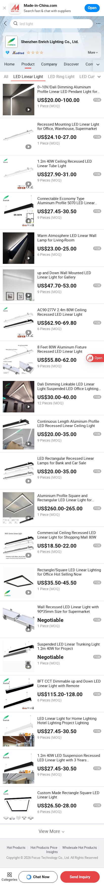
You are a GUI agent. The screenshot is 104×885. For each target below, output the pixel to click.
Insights (52, 852)
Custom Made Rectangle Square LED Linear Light (68, 795)
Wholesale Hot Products (79, 847)
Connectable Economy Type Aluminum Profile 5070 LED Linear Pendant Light (66, 203)
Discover (71, 63)
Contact (92, 63)
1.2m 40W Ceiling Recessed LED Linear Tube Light (64, 163)
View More (50, 831)
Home (9, 63)
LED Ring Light (61, 76)
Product (28, 63)
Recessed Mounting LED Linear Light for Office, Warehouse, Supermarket (68, 126)
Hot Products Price (44, 847)
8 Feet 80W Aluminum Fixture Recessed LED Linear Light (62, 349)
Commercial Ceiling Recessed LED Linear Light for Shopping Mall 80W (66, 535)
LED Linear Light (28, 76)
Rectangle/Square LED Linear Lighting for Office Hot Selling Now (69, 572)
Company (49, 63)
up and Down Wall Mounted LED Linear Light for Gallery (64, 275)
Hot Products (16, 847)
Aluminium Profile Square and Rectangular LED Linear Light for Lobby (64, 500)
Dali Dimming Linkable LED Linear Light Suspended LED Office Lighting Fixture (67, 388)
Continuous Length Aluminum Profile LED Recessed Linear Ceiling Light (68, 423)
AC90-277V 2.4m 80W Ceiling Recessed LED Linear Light (61, 312)
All (6, 76)
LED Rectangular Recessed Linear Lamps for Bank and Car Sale (65, 460)
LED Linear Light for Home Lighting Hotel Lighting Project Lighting (66, 720)
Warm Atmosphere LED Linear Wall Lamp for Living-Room (66, 237)
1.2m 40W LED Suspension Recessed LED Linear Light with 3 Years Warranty (68, 760)
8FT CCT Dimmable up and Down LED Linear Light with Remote (69, 683)
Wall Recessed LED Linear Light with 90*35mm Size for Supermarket (68, 609)
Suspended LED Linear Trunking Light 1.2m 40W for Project (68, 646)
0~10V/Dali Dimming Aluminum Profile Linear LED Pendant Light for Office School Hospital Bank (67, 91)
